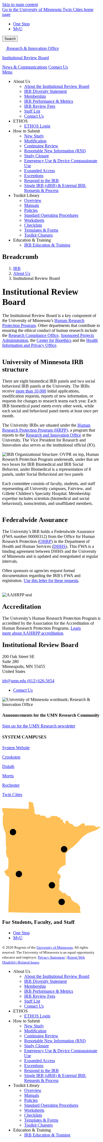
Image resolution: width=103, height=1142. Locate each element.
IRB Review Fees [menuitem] (39, 106)
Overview (32, 1090)
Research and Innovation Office (53, 435)
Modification (35, 1031)
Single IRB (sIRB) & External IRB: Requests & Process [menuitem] (55, 188)
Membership (35, 986)
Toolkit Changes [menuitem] (38, 235)
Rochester (11, 785)
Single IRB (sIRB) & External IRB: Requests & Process (55, 1078)
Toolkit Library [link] (26, 195)
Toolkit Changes (38, 1125)
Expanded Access (39, 1060)
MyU (18, 28)
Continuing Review (41, 1035)
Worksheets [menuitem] (34, 220)
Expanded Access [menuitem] (39, 170)
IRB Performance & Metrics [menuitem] (48, 101)
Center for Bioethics (54, 340)
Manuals (31, 1095)
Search (10, 39)
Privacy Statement (51, 957)
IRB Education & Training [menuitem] (47, 245)
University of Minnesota (55, 947)
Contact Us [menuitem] (34, 116)
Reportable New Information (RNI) (55, 1040)
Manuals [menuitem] (31, 205)
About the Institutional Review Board (56, 976)
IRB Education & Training (47, 1135)
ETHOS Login (37, 1016)
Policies (31, 1100)
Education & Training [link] (32, 240)
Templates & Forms (41, 1120)
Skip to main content (20, 4)
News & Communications (24, 67)
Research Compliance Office (34, 335)
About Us (21, 273)
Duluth (8, 766)
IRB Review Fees (39, 996)
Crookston (11, 757)
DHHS (59, 546)
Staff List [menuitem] (32, 111)
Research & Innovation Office (32, 48)
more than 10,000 (31, 391)
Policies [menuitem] (31, 210)
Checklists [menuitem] (33, 225)
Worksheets (34, 1110)
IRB (17, 268)
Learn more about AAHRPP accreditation (41, 630)
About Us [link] (21, 81)
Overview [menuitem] (32, 200)
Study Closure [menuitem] (36, 155)
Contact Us (58, 67)
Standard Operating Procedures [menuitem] (51, 215)
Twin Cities (12, 794)
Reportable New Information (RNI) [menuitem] (55, 150)
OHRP (45, 541)
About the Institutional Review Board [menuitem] (56, 86)
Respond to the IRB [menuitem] (41, 180)
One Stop (21, 23)
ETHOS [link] (20, 121)
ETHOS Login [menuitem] (37, 126)
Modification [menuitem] (35, 141)
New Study (34, 1026)
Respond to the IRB (41, 1070)
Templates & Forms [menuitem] (41, 230)
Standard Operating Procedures (51, 1105)
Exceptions (33, 1065)
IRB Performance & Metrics (48, 991)
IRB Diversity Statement (45, 981)
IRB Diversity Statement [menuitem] (45, 91)
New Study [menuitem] (34, 136)
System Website (16, 747)
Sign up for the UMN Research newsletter (38, 726)
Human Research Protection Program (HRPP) (46, 427)
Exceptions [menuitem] (33, 175)
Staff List (32, 1001)
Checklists (33, 1115)
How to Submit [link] (26, 131)
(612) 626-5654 (40, 680)
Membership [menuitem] (35, 96)
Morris (8, 775)
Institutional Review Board (25, 57)
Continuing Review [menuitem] (41, 146)
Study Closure (36, 1045)
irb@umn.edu (14, 680)
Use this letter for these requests (51, 580)
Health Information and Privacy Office (50, 343)
